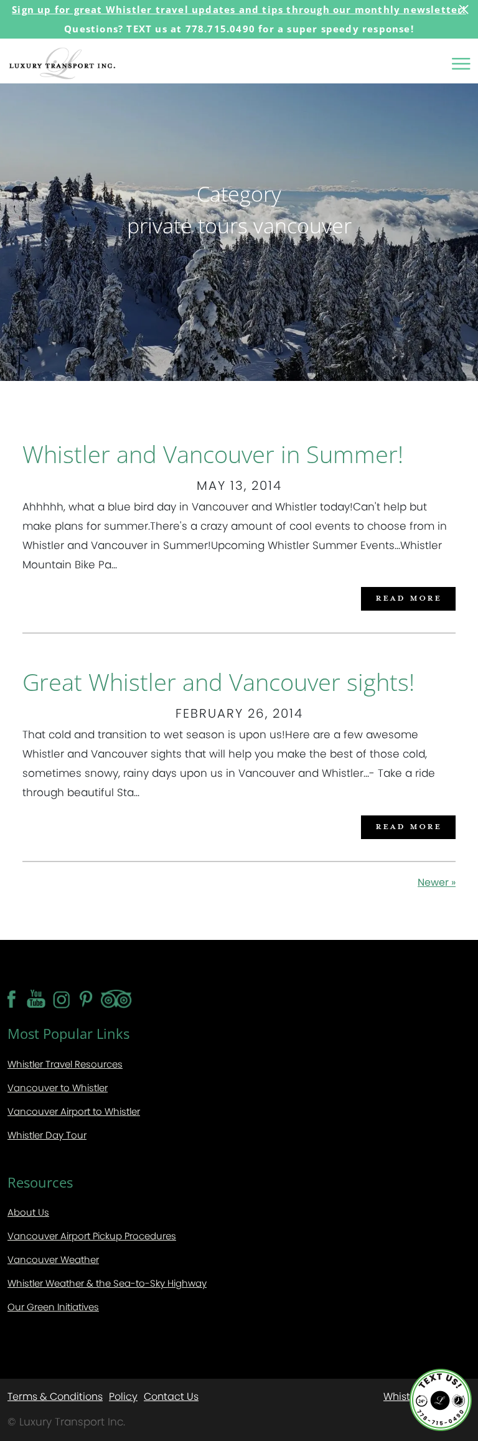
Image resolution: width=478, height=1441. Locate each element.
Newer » (437, 882)
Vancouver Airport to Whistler (73, 1111)
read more (408, 597)
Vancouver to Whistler (57, 1087)
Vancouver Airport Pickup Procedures (91, 1235)
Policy (123, 1395)
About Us (28, 1212)
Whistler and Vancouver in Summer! (212, 454)
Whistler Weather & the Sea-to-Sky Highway (107, 1283)
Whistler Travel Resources (65, 1064)
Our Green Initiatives (53, 1306)
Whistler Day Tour (47, 1135)
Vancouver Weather (53, 1259)
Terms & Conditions (55, 1395)
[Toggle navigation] (461, 63)
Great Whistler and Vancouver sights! (218, 681)
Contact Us (171, 1395)
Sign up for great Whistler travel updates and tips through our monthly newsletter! (239, 9)
